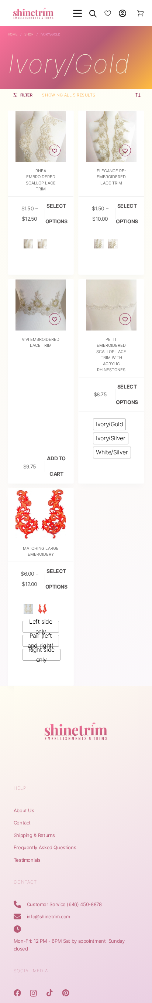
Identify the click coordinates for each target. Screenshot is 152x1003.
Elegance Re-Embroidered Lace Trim (111, 177)
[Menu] (77, 13)
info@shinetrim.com (48, 916)
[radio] (28, 243)
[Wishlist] (107, 13)
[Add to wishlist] (55, 150)
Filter (26, 95)
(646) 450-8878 (84, 904)
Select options (56, 213)
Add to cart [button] (56, 466)
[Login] (122, 13)
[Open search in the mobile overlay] (93, 13)
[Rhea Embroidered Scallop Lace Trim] (40, 136)
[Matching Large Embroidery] (40, 513)
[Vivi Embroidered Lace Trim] (40, 304)
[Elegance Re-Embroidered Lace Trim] (111, 136)
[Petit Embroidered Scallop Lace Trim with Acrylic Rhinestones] (111, 304)
